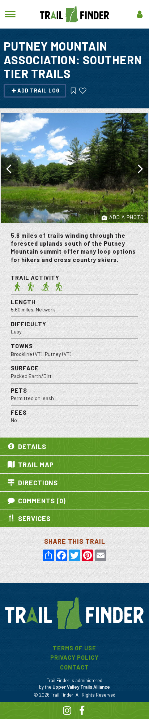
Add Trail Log (38, 90)
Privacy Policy (74, 657)
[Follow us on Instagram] (67, 712)
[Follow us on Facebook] (82, 712)
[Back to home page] (74, 13)
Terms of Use (74, 648)
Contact (74, 667)
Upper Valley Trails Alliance (81, 687)
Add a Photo (126, 217)
